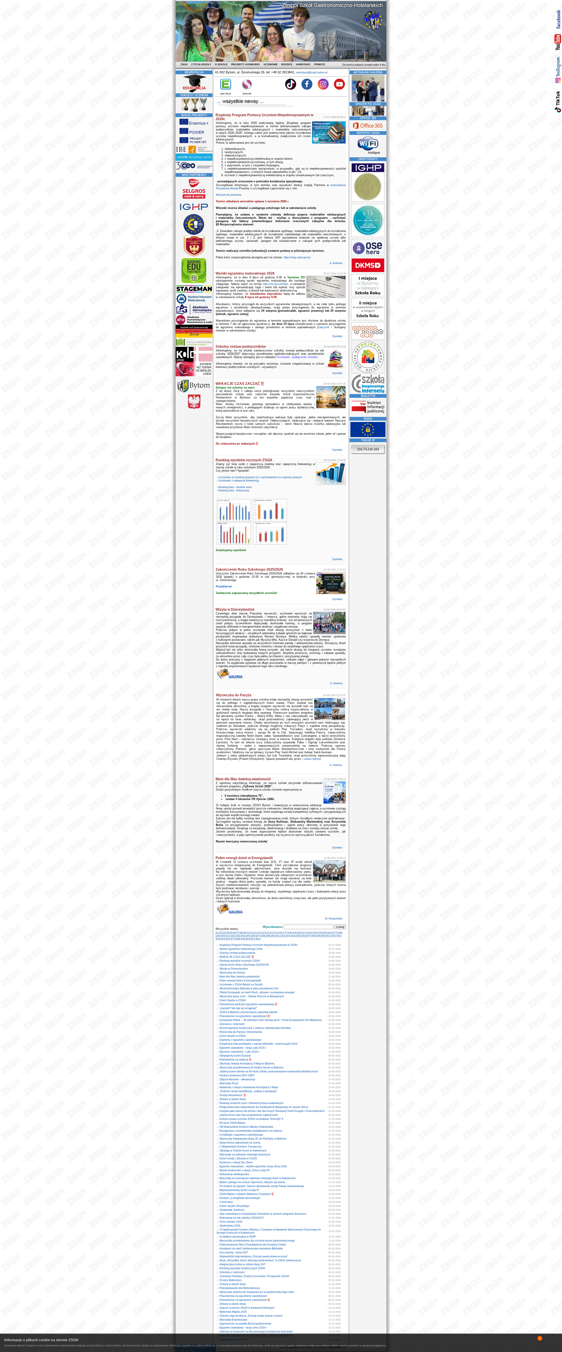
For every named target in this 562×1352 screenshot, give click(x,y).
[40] (273, 936)
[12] (259, 932)
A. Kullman (336, 263)
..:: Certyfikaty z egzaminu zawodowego (239, 1134)
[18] (289, 932)
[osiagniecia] (194, 111)
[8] (241, 932)
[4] (227, 932)
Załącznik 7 (325, 327)
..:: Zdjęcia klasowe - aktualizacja (235, 1079)
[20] (299, 932)
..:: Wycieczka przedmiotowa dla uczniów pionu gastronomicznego (255, 1240)
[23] (315, 932)
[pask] (194, 256)
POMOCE (319, 64)
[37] (258, 936)
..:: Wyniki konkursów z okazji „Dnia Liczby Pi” (243, 1170)
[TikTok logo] (290, 88)
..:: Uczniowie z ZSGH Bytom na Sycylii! (239, 984)
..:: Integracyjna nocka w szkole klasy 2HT (241, 1264)
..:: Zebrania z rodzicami (230, 1024)
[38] (263, 936)
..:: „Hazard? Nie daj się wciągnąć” (236, 1008)
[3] (224, 932)
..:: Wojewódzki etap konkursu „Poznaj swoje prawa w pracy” (252, 1256)
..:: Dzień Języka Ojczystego (232, 1205)
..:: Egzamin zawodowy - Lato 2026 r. (238, 1051)
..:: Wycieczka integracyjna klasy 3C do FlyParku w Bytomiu (251, 1138)
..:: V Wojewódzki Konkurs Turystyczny (239, 1146)
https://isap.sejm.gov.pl (297, 257)
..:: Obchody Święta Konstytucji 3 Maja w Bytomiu (245, 1063)
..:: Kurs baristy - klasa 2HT (232, 1252)
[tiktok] (558, 101)
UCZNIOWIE (270, 64)
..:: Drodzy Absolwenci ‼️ (231, 1095)
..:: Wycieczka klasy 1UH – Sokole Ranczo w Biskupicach (250, 996)
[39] (268, 936)
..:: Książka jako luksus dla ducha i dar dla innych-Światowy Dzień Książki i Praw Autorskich (270, 1111)
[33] (238, 936)
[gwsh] (194, 314)
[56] (228, 939)
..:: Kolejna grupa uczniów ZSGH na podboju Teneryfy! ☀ (250, 1118)
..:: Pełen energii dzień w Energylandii (238, 980)
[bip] (367, 414)
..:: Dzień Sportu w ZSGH (231, 1000)
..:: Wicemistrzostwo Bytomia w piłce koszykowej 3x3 (247, 988)
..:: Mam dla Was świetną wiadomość (238, 976)
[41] (278, 936)
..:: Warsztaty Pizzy (227, 1083)
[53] (339, 936)
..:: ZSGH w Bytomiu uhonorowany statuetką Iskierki (246, 1012)
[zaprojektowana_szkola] (367, 372)
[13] (264, 932)
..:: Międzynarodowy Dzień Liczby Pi (237, 1190)
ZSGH (184, 64)
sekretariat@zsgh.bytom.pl (312, 72)
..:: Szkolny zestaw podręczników (235, 952)
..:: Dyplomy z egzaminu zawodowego (238, 1039)
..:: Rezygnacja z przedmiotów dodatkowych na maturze (249, 1130)
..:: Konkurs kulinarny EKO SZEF (235, 1075)
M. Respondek (334, 918)
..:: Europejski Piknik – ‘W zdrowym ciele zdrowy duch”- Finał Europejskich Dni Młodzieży (269, 1020)
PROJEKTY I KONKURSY (246, 64)
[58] (238, 939)
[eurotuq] (194, 234)
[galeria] (368, 100)
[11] (254, 932)
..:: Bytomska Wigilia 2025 (231, 1311)
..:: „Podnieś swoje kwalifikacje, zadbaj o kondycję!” (246, 1091)
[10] (249, 932)
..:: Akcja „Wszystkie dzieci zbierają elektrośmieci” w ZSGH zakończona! (258, 1260)
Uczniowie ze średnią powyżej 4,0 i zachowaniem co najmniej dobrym (260, 477)
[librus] (247, 88)
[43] (288, 936)
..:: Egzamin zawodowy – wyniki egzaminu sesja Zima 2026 (251, 1166)
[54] (218, 939)
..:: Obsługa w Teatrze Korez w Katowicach (241, 1150)
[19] (294, 932)
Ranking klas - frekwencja (233, 490)
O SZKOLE (221, 64)
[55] (223, 939)
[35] (248, 936)
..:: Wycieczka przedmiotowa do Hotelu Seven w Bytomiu (249, 1067)
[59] (243, 939)
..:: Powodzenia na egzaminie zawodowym (241, 1296)
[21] (305, 932)
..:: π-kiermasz (224, 1202)
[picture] (233, 520)
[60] (248, 939)
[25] (325, 932)
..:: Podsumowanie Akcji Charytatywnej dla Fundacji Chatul (251, 1244)
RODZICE (287, 64)
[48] (314, 936)
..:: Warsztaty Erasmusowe (231, 1319)
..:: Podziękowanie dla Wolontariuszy (238, 1288)
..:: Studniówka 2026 (228, 1225)
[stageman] (194, 292)
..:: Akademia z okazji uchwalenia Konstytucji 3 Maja (247, 1087)
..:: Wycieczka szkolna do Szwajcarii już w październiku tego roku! (255, 1292)
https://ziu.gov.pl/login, (276, 284)
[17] (284, 932)
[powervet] (194, 143)
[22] (310, 932)
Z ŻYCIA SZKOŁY (201, 64)
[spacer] (368, 114)
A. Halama (336, 683)
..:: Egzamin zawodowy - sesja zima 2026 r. (241, 1327)
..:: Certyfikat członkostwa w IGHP (236, 1236)
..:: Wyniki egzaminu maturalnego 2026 (239, 948)
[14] (269, 932)
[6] (234, 932)
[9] (245, 932)
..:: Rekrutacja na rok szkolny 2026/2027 (240, 1217)
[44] (293, 936)
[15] (274, 932)
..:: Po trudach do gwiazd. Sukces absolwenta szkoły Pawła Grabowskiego (260, 1186)
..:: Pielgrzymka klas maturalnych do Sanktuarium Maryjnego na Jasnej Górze (262, 1107)
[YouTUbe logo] (339, 88)
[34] (243, 936)
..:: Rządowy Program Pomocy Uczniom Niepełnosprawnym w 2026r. (257, 945)
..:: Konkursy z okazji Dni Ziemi (234, 1162)
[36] (253, 936)
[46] (303, 936)
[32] (233, 936)
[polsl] (194, 303)
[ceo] (194, 160)
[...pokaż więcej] (311, 758)
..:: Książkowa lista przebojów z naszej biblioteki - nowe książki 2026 (256, 1043)
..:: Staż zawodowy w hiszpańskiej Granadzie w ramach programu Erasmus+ (261, 1213)
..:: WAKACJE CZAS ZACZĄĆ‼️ (235, 956)
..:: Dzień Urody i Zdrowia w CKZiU (236, 1158)
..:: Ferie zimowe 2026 (229, 1221)
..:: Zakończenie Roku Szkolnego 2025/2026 (242, 964)
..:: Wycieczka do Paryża (230, 972)
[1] (217, 932)
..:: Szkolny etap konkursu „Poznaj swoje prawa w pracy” (249, 1315)
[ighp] (194, 212)
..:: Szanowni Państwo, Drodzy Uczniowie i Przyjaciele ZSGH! (252, 1276)
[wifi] (367, 154)
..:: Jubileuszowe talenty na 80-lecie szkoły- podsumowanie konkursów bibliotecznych (267, 1071)
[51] (329, 936)
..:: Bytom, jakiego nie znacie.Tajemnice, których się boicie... (251, 1182)
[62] (258, 939)
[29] (218, 936)
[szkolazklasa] (367, 295)
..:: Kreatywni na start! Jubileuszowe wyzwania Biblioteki (249, 1248)
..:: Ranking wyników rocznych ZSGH (238, 960)
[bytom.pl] (194, 392)
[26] (330, 932)
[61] (253, 939)
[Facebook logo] (307, 88)
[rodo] (367, 436)
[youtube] (558, 42)
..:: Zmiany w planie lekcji (231, 1099)
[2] (220, 932)
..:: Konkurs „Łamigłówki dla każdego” (238, 1198)
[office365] (367, 129)
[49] (319, 936)
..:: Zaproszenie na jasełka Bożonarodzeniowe (243, 1323)
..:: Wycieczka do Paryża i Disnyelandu (239, 1031)
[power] (194, 134)
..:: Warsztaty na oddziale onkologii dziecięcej (243, 1154)
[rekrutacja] (194, 91)
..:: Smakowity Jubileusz (230, 1209)
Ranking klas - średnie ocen (235, 487)
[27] (335, 932)
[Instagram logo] (323, 88)
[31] (228, 936)
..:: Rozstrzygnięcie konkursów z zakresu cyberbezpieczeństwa (253, 1028)
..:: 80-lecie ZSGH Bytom (230, 1122)
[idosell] (194, 283)
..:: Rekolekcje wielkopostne (232, 1174)
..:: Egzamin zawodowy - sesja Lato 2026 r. (241, 1047)
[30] (223, 936)
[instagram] (558, 70)
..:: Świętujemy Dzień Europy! (233, 1055)
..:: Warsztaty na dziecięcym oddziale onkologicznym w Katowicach (256, 1178)
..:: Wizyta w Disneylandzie (232, 968)
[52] (334, 936)
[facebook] (558, 19)
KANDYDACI (303, 64)
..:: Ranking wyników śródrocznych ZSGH (240, 1268)
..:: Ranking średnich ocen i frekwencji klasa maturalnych (250, 1103)
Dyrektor (337, 336)
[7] (238, 932)
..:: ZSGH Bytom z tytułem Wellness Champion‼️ (245, 1194)
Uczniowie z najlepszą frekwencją (238, 480)
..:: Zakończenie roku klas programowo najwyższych (247, 1115)
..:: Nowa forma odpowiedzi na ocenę (238, 1142)
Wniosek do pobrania (228, 194)
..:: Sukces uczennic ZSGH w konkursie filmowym (245, 1307)
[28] (340, 932)
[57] (233, 939)
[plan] (225, 88)
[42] (283, 936)
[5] (231, 932)
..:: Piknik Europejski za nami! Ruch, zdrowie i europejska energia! (255, 992)
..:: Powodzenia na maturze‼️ (234, 1059)
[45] (298, 936)
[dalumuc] (194, 360)
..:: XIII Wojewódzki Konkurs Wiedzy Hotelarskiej (244, 1126)
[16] (279, 932)
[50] (324, 936)
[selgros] (194, 199)
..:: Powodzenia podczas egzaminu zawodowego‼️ (247, 1004)
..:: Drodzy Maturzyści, (229, 1280)
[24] (320, 932)
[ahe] (194, 323)
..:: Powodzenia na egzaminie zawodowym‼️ (243, 1016)
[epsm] (194, 346)
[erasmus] (194, 125)
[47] (308, 936)
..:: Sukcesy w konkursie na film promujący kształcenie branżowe (254, 1331)
